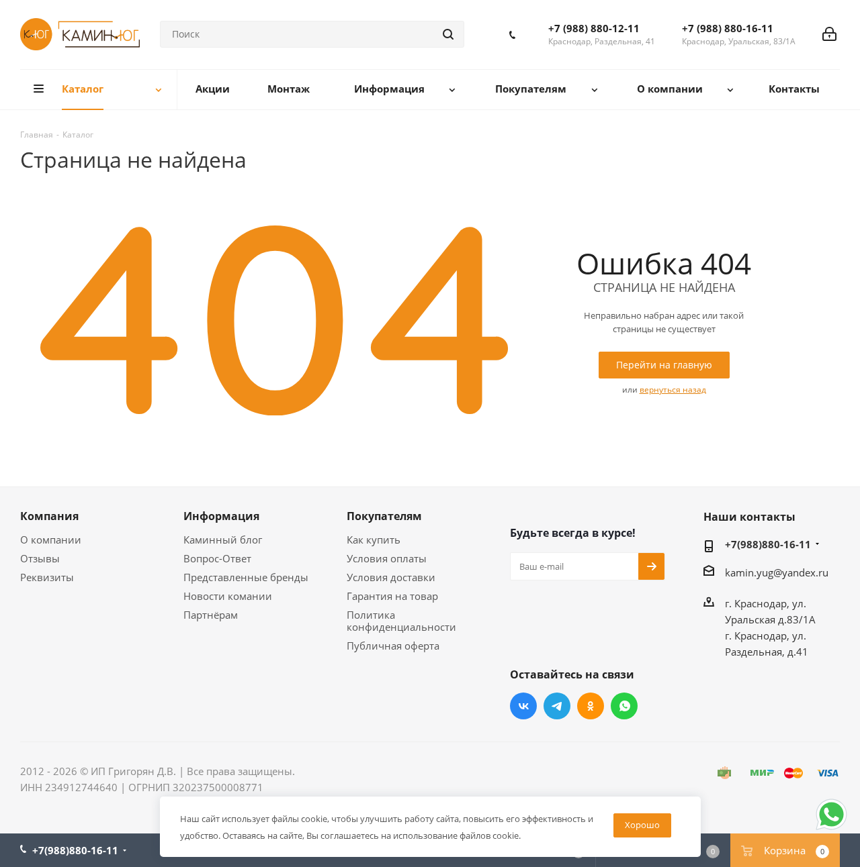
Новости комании (227, 596)
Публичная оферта (393, 645)
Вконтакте (523, 706)
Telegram (557, 706)
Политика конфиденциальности (401, 620)
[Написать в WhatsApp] (831, 828)
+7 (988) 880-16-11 (727, 28)
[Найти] (448, 34)
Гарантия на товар (392, 596)
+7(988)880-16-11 (768, 544)
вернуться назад (673, 389)
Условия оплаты (387, 558)
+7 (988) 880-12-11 (594, 28)
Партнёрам (210, 614)
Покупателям (384, 516)
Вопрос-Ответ (217, 558)
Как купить (373, 539)
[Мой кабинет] (829, 34)
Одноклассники (590, 706)
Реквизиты (47, 577)
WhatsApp (624, 706)
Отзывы (40, 558)
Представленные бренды (245, 577)
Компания (49, 516)
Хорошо (642, 825)
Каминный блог (222, 539)
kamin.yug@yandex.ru (776, 572)
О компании (50, 539)
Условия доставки (391, 577)
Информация (221, 516)
